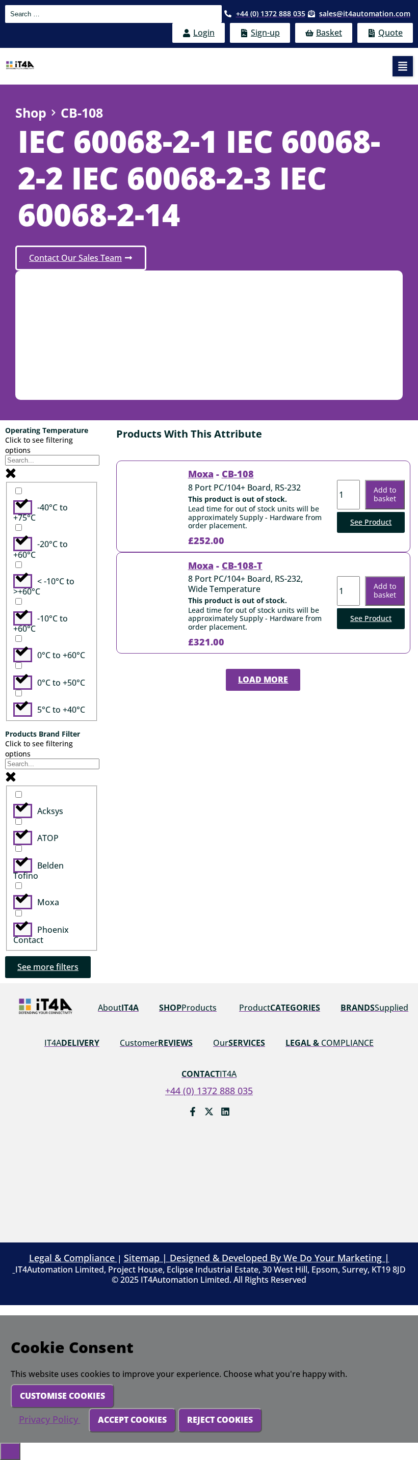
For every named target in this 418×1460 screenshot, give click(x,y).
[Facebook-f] (192, 1111)
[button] (403, 66)
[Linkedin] (225, 1111)
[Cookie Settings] (10, 1451)
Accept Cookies (132, 1419)
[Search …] (113, 14)
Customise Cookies (62, 1395)
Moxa (201, 474)
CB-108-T (242, 565)
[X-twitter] (209, 1111)
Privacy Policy (50, 1419)
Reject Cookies (220, 1419)
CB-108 (238, 474)
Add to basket (385, 494)
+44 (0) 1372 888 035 (209, 1091)
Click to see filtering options (39, 444)
